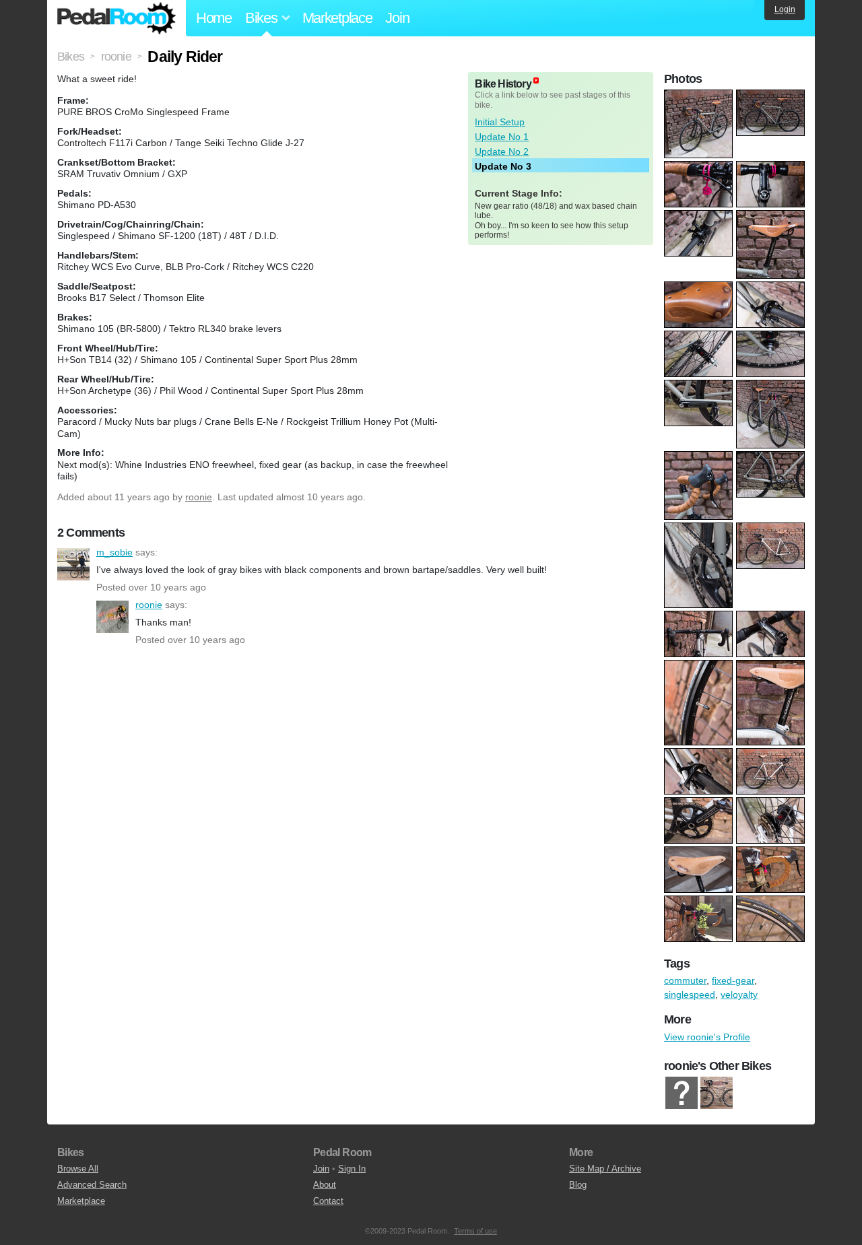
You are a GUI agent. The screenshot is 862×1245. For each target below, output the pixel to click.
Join (397, 17)
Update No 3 (503, 166)
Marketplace (337, 17)
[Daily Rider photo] (700, 96)
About (324, 1185)
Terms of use (475, 1231)
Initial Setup (500, 121)
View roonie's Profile (707, 1037)
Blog (578, 1185)
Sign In (352, 1169)
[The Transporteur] (716, 1092)
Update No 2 (502, 151)
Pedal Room (116, 18)
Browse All (77, 1169)
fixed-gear (733, 980)
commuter (685, 980)
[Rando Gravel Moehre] (681, 1092)
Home (214, 17)
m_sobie (73, 564)
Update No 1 (502, 136)
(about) (536, 80)
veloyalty (739, 994)
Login (784, 9)
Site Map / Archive (605, 1169)
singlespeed (689, 994)
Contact (328, 1201)
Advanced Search (92, 1185)
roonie (198, 497)
